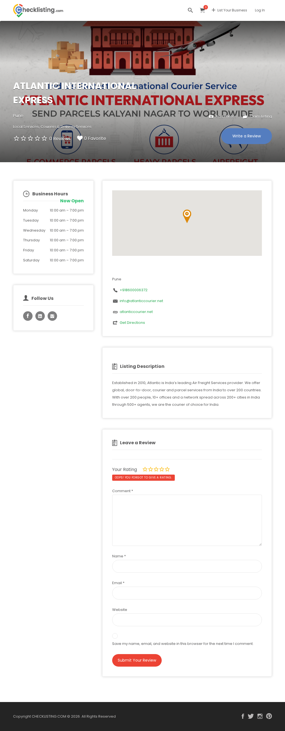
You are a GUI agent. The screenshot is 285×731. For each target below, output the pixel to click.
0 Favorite (95, 138)
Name (119, 556)
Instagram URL (52, 316)
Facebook (243, 716)
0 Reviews (60, 138)
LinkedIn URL (40, 316)
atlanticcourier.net (136, 311)
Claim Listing (260, 116)
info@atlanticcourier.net (141, 300)
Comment (122, 491)
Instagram (259, 716)
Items (202, 10)
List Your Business (232, 10)
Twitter (251, 716)
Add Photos (226, 116)
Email (118, 583)
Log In (260, 10)
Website (119, 609)
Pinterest (269, 716)
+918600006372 (134, 290)
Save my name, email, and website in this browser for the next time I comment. (183, 643)
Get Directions (132, 322)
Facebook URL (28, 316)
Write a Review (246, 136)
